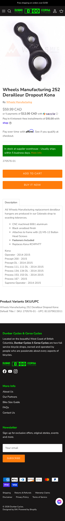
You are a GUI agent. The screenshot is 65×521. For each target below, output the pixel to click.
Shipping (7, 492)
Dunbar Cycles (16, 506)
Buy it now (32, 185)
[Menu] (3, 11)
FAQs (6, 407)
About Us (8, 391)
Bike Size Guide (11, 402)
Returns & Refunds (22, 492)
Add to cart (32, 173)
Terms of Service (39, 497)
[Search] (11, 11)
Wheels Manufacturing (19, 102)
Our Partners (10, 396)
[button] (32, 113)
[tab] (11, 202)
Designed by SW (10, 509)
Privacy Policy (22, 497)
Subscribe (13, 458)
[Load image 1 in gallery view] (32, 50)
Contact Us (9, 412)
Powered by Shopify (27, 509)
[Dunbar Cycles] (32, 11)
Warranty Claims (42, 492)
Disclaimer (7, 497)
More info (36, 152)
